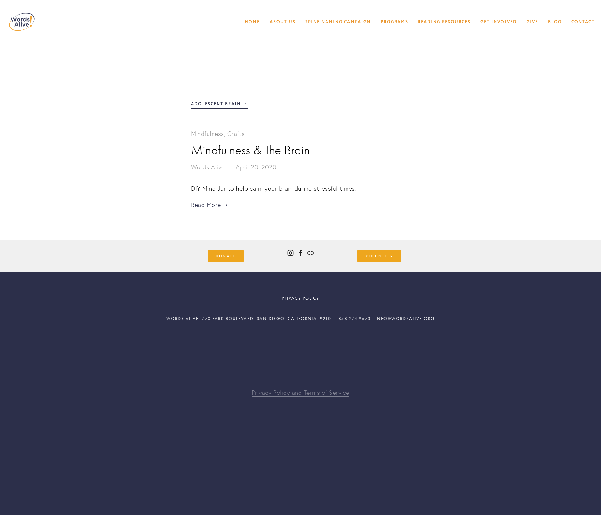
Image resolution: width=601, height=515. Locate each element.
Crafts (236, 133)
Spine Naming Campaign (338, 21)
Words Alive (208, 167)
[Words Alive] (290, 253)
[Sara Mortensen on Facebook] (300, 253)
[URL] (310, 253)
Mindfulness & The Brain (250, 150)
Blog (555, 21)
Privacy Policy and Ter (282, 392)
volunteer (379, 256)
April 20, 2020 (256, 167)
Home (252, 21)
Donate (225, 256)
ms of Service (330, 392)
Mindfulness (207, 133)
